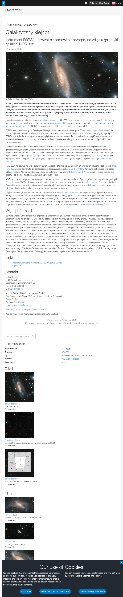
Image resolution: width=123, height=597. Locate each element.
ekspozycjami (95, 185)
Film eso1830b (11, 541)
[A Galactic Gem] (62, 75)
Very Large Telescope (70, 359)
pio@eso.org (17, 288)
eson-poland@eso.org (22, 305)
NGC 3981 (66, 352)
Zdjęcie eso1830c (12, 479)
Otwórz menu (13, 10)
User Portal (104, 3)
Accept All (26, 591)
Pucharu (19, 123)
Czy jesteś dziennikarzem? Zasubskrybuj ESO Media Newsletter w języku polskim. (62, 323)
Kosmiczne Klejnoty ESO (68, 192)
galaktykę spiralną (50, 120)
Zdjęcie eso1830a (12, 404)
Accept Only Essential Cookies (55, 591)
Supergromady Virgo (79, 172)
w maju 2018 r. (61, 123)
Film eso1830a (11, 515)
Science (93, 3)
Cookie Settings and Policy (92, 591)
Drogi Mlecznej (12, 182)
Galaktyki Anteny (76, 169)
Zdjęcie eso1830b (12, 440)
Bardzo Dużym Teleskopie (70, 126)
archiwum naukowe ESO (97, 204)
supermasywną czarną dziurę (38, 155)
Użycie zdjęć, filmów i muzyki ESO (61, 320)
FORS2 (65, 362)
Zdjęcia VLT (17, 265)
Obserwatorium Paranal (95, 130)
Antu (56, 130)
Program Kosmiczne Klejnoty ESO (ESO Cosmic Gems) (37, 262)
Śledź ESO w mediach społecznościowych (25, 309)
